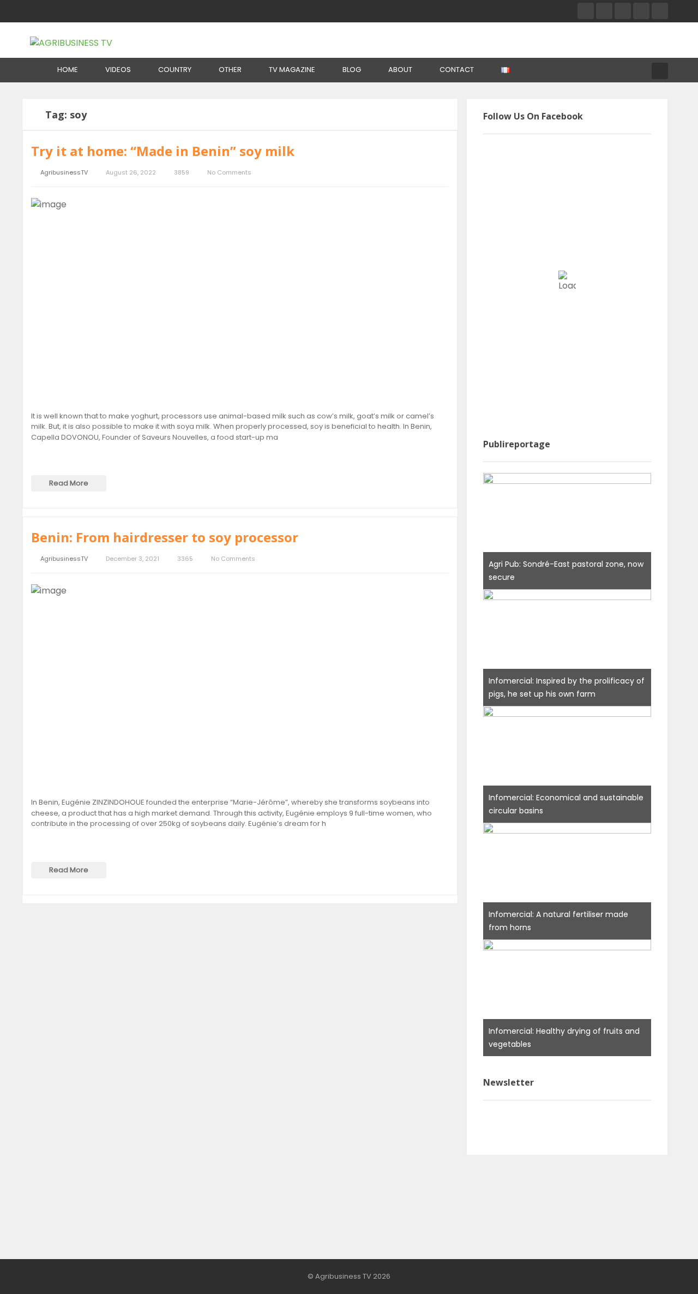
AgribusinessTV (64, 173)
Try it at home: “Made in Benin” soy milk (162, 151)
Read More (68, 483)
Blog (351, 69)
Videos (118, 69)
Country (174, 69)
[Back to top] (662, 1269)
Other (230, 69)
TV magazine (292, 69)
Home (67, 69)
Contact (457, 69)
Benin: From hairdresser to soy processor (164, 537)
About (400, 69)
